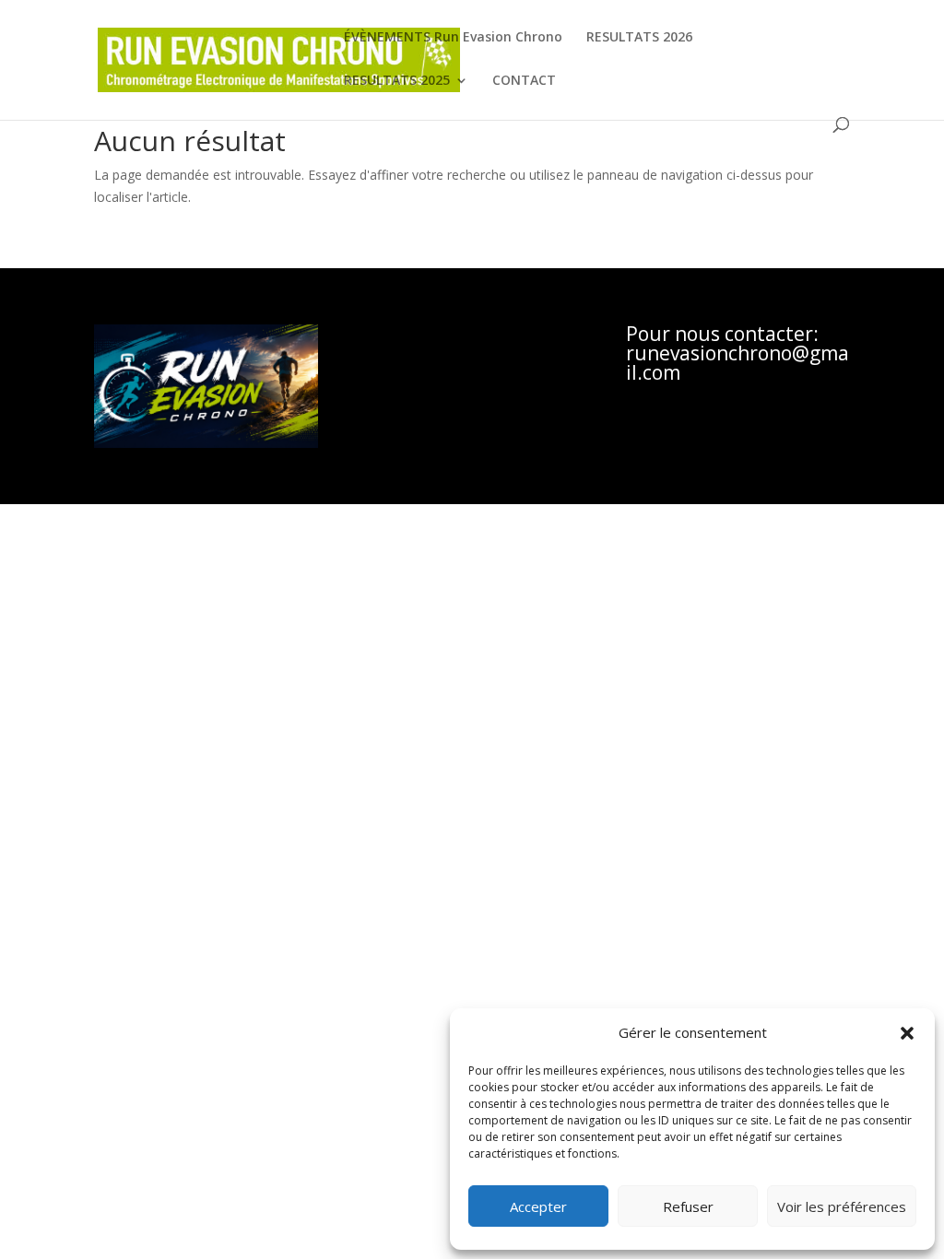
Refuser (688, 1206)
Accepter (538, 1206)
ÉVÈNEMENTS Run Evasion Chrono (453, 37)
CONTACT (524, 81)
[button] (907, 1033)
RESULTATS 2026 (639, 37)
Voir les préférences (841, 1206)
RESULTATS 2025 (397, 81)
